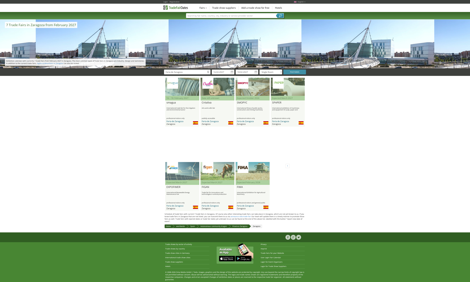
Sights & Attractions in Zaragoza (50, 63)
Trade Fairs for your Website (272, 253)
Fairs (202, 7)
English (301, 2)
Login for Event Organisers (271, 262)
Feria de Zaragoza (174, 121)
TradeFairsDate (175, 7)
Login (165, 2)
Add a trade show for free (255, 7)
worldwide (180, 226)
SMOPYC (242, 102)
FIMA (240, 187)
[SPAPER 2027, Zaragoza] (288, 87)
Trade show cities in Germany (177, 253)
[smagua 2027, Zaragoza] (182, 87)
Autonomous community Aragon (213, 226)
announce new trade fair (241, 216)
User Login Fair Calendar (271, 257)
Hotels (278, 7)
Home (168, 226)
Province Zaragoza (239, 226)
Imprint (264, 249)
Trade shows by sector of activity (178, 244)
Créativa (207, 102)
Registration (175, 2)
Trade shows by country (175, 249)
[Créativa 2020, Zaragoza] (217, 87)
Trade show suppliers (224, 7)
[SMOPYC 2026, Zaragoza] (253, 87)
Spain (192, 226)
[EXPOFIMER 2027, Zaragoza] (182, 171)
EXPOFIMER (173, 187)
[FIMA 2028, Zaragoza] (253, 171)
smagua (171, 102)
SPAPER (276, 102)
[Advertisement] (235, 144)
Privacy (263, 244)
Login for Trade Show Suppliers (273, 266)
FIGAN (205, 187)
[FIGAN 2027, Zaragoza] (217, 171)
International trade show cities (177, 257)
